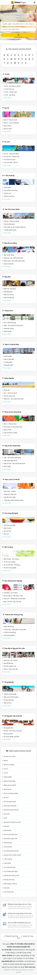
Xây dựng (7, 888)
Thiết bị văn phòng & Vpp (14, 615)
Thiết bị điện (8, 356)
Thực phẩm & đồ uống (11, 871)
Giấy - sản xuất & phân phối (12, 457)
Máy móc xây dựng (10, 289)
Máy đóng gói (8, 292)
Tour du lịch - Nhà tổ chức (12, 156)
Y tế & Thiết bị (9, 176)
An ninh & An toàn (9, 756)
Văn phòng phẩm (9, 635)
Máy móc (7, 277)
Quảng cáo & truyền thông (12, 855)
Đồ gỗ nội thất (8, 734)
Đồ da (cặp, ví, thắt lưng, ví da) (13, 596)
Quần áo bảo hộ (9, 264)
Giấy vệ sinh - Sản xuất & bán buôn (14, 463)
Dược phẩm (7, 187)
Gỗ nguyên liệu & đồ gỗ (13, 716)
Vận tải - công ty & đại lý (11, 221)
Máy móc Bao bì (9, 294)
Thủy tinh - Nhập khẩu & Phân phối (14, 598)
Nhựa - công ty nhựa (10, 424)
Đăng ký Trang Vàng (12, 936)
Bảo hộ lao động (10, 243)
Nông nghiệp (9, 378)
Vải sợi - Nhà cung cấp (10, 669)
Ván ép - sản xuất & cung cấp (13, 731)
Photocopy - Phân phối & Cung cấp (15, 629)
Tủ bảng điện (8, 362)
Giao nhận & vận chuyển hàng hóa (15, 227)
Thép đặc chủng (8, 328)
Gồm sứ (6, 534)
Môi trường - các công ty (11, 559)
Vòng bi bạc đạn (9, 700)
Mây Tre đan (7, 528)
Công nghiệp (9, 682)
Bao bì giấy (7, 466)
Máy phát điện (8, 365)
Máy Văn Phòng (9, 626)
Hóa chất (7, 814)
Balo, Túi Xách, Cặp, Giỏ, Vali (12, 601)
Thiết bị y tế (7, 193)
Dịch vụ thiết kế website (19, 923)
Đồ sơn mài (7, 531)
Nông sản (7, 390)
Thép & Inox (8, 311)
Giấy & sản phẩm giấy (12, 446)
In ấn (5, 818)
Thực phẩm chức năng (11, 190)
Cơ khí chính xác (9, 89)
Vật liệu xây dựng (9, 879)
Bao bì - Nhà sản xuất (10, 120)
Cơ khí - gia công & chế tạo (12, 86)
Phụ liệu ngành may (10, 666)
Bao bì (6, 108)
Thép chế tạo (8, 331)
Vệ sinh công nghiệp (10, 568)
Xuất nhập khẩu (9, 892)
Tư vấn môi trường (9, 562)
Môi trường (8, 547)
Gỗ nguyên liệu (8, 728)
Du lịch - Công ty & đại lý (11, 154)
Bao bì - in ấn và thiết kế (11, 123)
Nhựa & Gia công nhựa (12, 412)
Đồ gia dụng (7, 789)
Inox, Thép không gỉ (10, 322)
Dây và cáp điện (9, 359)
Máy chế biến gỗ (9, 297)
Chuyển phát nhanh (10, 230)
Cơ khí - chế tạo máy (10, 92)
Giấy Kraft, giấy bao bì (10, 460)
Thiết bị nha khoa (9, 196)
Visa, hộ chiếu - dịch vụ (11, 162)
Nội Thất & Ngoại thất (10, 838)
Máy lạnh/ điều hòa (10, 494)
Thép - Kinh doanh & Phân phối (13, 325)
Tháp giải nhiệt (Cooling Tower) (13, 500)
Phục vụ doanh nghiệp (11, 793)
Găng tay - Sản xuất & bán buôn (13, 258)
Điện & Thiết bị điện (12, 344)
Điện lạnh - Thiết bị (10, 491)
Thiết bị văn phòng (10, 632)
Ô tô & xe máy (8, 847)
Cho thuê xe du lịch (10, 159)
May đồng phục (8, 663)
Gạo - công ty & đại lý (10, 393)
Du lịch (7, 142)
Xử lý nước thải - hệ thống (12, 565)
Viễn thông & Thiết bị (10, 884)
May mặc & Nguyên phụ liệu (14, 648)
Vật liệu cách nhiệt (9, 497)
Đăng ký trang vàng (19, 904)
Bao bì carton (8, 129)
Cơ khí (7, 74)
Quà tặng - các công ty (11, 593)
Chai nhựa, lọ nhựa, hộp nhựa (13, 427)
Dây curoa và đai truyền (11, 697)
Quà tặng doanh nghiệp (13, 581)
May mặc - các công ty (10, 660)
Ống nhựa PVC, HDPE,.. (11, 433)
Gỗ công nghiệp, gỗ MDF (11, 736)
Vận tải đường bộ (9, 224)
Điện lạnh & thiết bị (12, 479)
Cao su (6, 769)
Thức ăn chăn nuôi (9, 396)
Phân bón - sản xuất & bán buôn (14, 399)
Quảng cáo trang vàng (20, 913)
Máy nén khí (7, 703)
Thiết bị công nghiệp (10, 694)
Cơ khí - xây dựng (9, 95)
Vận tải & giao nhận (12, 209)
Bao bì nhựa (7, 126)
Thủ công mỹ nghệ (11, 513)
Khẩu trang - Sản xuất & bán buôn (14, 261)
